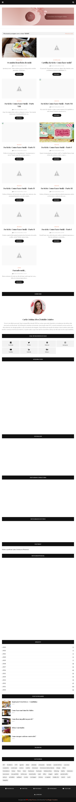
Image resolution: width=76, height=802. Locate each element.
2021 (38, 654)
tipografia (5, 780)
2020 (38, 657)
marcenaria (6, 774)
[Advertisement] (38, 458)
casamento (6, 768)
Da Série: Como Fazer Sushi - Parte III (57, 188)
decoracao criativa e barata (47, 768)
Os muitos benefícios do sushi (19, 62)
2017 (38, 667)
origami (50, 774)
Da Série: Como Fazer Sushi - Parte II (19, 229)
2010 (38, 690)
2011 (38, 686)
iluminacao (31, 771)
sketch (63, 777)
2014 (38, 677)
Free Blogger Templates (51, 800)
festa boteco (6, 771)
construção (14, 768)
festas (13, 771)
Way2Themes (33, 800)
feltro (64, 768)
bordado (49, 764)
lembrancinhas (48, 771)
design (58, 768)
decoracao (35, 768)
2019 (38, 660)
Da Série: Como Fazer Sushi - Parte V (56, 147)
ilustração (38, 771)
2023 (38, 647)
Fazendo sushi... (19, 270)
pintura (5, 777)
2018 (38, 663)
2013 (38, 680)
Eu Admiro (9, 764)
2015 (38, 673)
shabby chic (56, 777)
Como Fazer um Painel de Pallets (22, 710)
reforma (40, 777)
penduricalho (64, 774)
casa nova (66, 764)
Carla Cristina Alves (18, 66)
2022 (38, 650)
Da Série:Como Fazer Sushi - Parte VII (57, 103)
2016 (38, 670)
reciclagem (33, 777)
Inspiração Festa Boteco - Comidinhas (24, 702)
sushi (68, 777)
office (44, 774)
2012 (38, 683)
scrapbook (47, 777)
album (27, 764)
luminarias (70, 771)
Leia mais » (19, 74)
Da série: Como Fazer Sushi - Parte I (57, 229)
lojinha (63, 771)
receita (26, 777)
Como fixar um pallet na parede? (22, 719)
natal (39, 774)
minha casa (24, 774)
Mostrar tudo (69, 33)
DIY (4, 764)
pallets (56, 774)
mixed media (32, 774)
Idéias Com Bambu (18, 728)
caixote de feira (58, 764)
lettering (56, 771)
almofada (34, 764)
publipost (19, 777)
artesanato (41, 764)
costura (21, 768)
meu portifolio (14, 774)
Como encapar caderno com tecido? (24, 736)
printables (11, 777)
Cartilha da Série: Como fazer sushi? (57, 62)
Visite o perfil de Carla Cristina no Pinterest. (15, 549)
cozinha (28, 768)
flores (19, 771)
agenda (22, 764)
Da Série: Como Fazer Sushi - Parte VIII (19, 105)
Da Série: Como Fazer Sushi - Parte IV (19, 188)
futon (24, 771)
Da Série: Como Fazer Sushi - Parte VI (19, 147)
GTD (16, 764)
